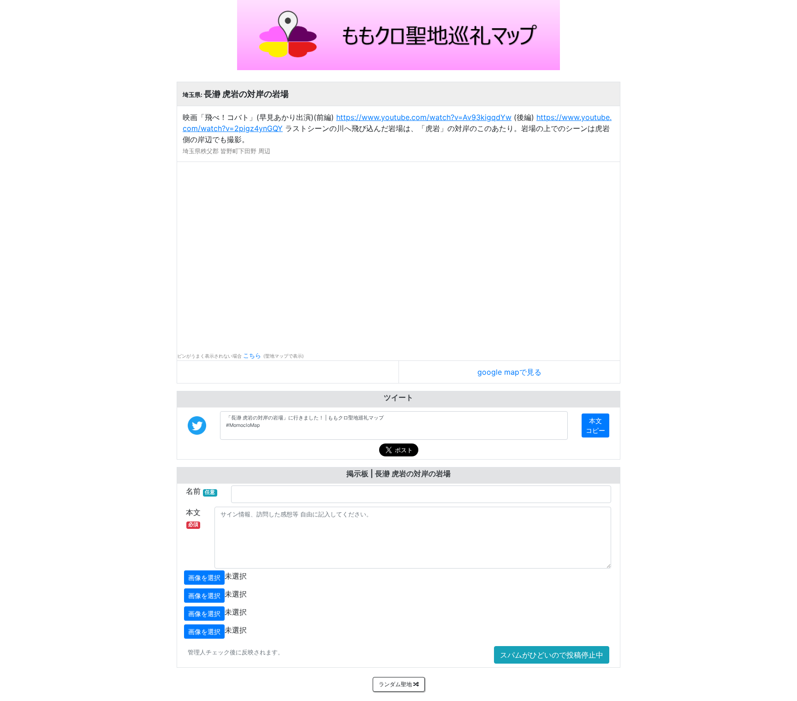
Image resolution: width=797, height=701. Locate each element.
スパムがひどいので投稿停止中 (551, 654)
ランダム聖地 (396, 684)
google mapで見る (509, 372)
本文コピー (595, 425)
